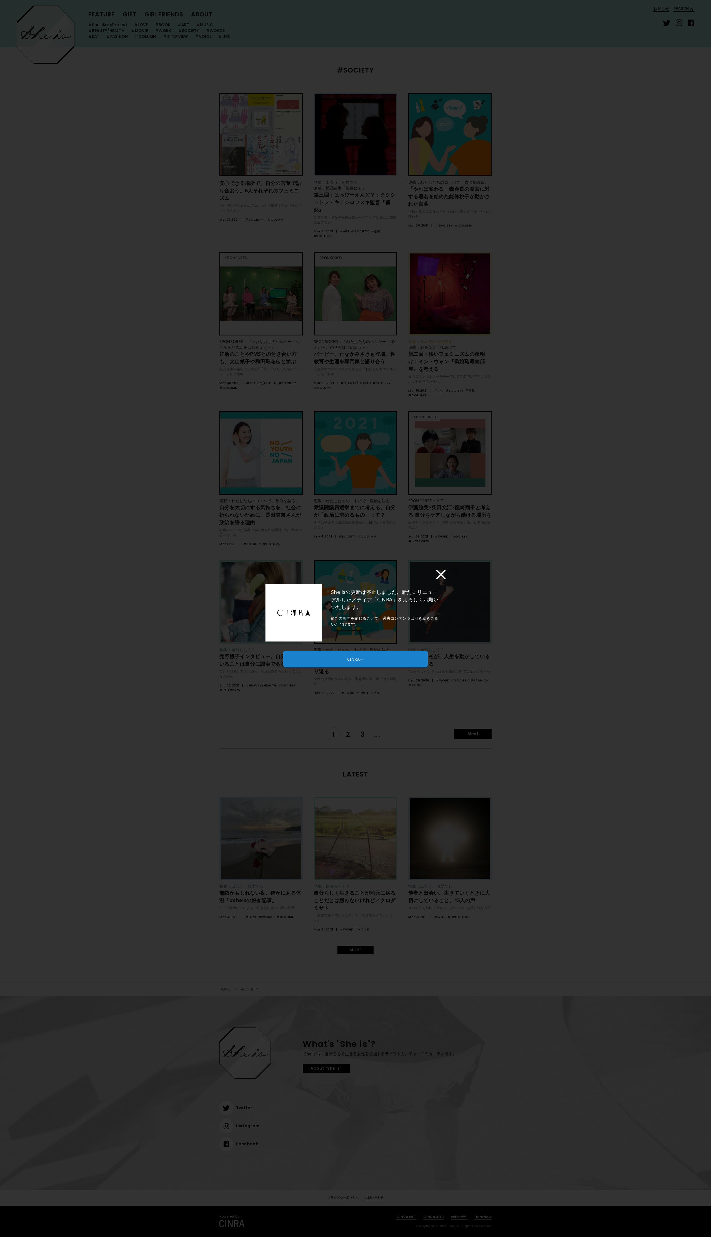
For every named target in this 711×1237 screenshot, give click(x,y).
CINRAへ (355, 659)
